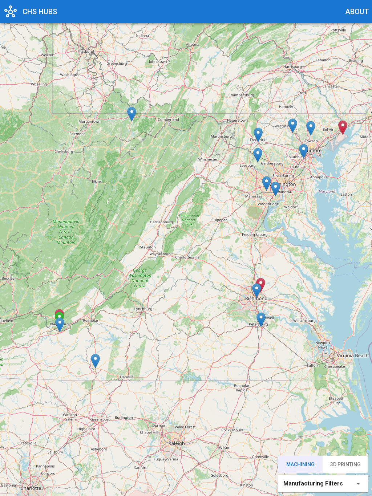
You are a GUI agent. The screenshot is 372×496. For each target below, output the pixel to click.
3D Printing (345, 464)
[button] (59, 324)
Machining (300, 464)
